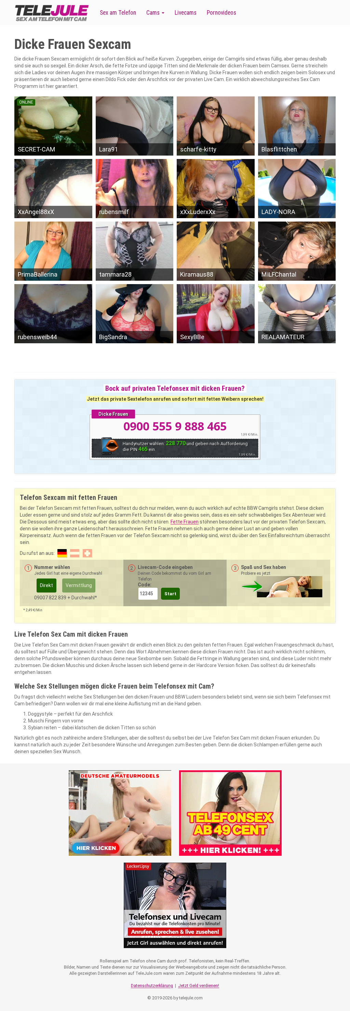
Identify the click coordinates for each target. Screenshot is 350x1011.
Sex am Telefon (118, 12)
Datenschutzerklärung (152, 985)
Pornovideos (221, 12)
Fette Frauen (185, 521)
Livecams (186, 12)
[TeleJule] (52, 12)
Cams (153, 12)
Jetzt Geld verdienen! (198, 985)
